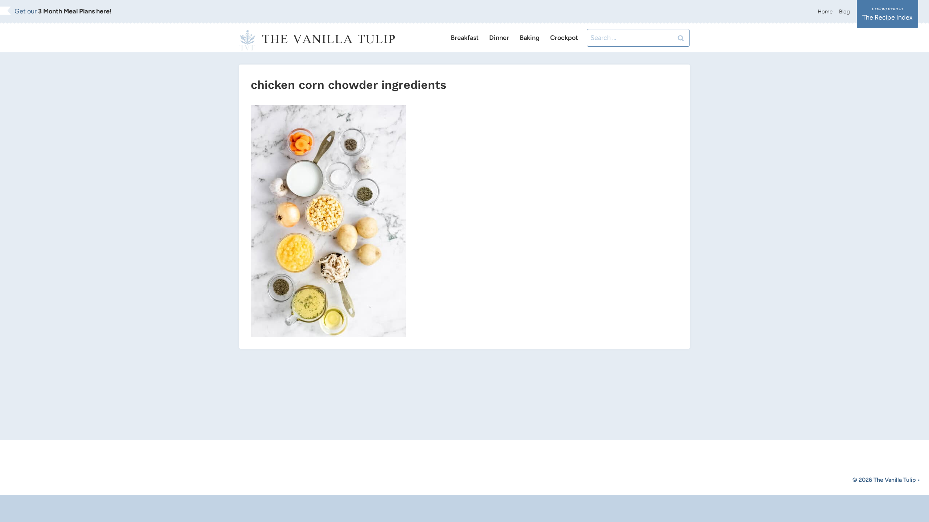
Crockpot (564, 38)
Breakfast (465, 38)
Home (825, 11)
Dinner (499, 38)
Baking (530, 38)
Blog (844, 11)
